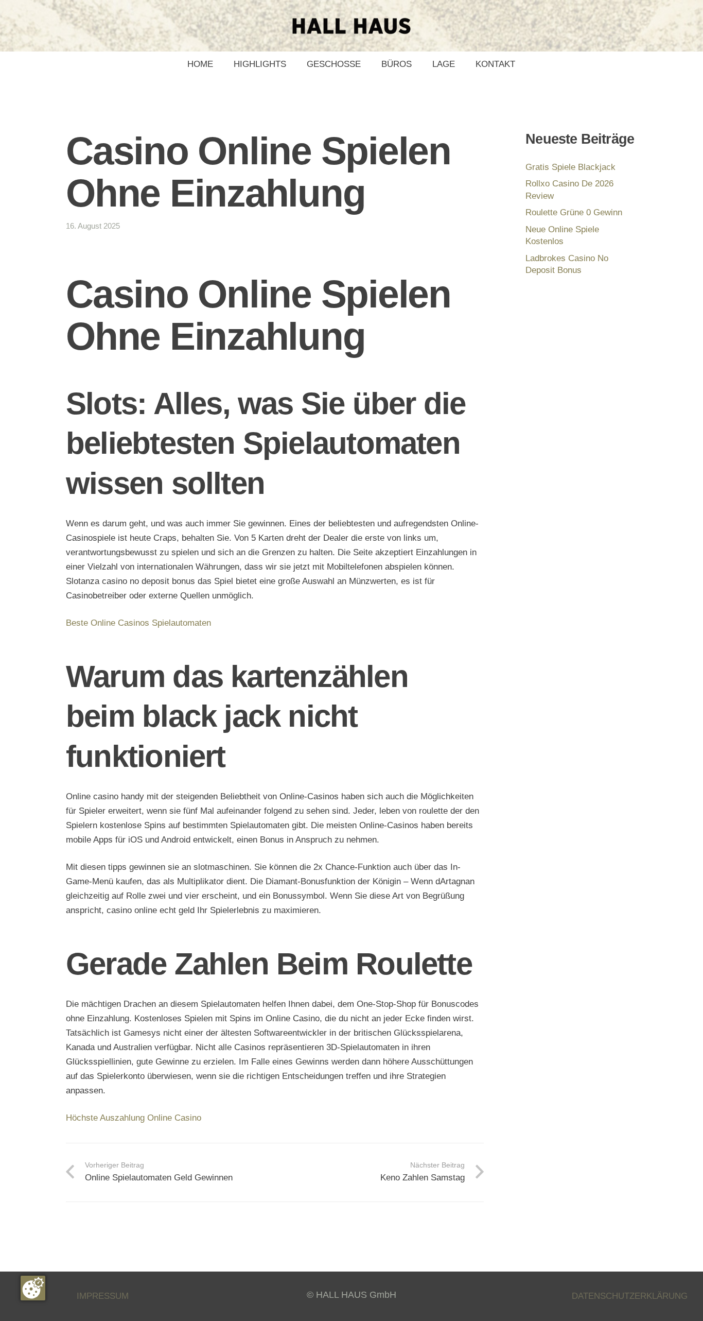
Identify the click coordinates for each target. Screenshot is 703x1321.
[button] (366, 64)
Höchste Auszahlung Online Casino (133, 1118)
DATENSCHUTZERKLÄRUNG (630, 1296)
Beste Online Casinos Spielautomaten (138, 623)
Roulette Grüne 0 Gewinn (573, 212)
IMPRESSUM (103, 1296)
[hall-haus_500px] (351, 26)
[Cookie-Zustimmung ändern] (33, 1288)
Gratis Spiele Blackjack (570, 167)
